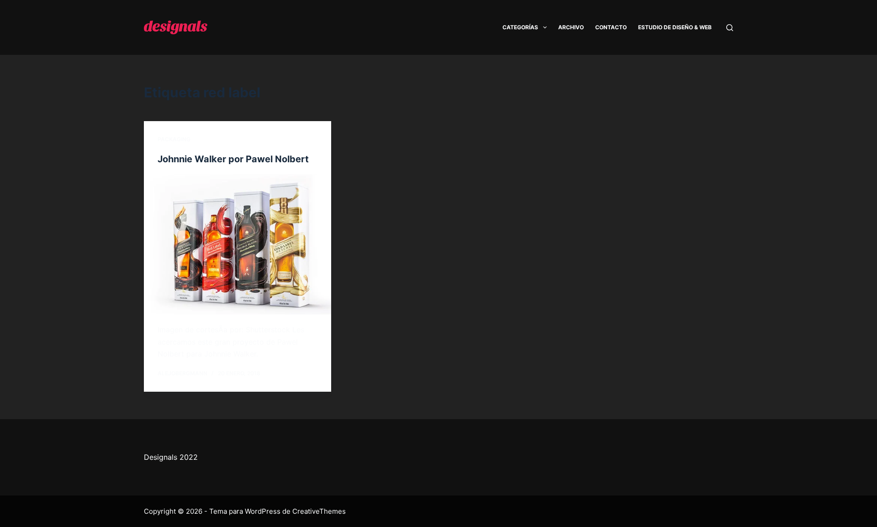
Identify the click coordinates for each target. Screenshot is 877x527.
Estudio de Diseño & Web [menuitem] (675, 27)
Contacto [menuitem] (611, 27)
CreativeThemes (319, 511)
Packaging (174, 139)
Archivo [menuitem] (571, 27)
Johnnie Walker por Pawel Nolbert (233, 159)
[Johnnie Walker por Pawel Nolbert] (237, 244)
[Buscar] (729, 27)
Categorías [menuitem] (520, 27)
